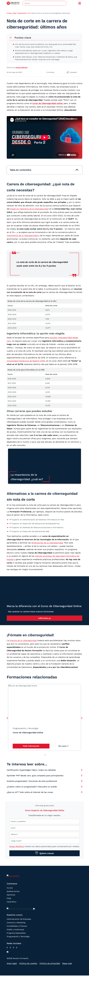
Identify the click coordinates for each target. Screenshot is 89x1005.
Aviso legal (12, 963)
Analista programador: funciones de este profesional (32, 781)
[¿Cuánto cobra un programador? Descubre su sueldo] (81, 786)
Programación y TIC (23, 13)
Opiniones (11, 895)
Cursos (10, 888)
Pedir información (31, 746)
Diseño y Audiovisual (15, 929)
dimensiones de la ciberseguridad (47, 543)
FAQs (9, 898)
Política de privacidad (50, 963)
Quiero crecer (46, 853)
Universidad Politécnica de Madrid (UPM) (26, 361)
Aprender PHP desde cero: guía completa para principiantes (35, 775)
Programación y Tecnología (18, 936)
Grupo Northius (16, 846)
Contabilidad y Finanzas (17, 926)
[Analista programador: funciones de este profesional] (81, 781)
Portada (9, 13)
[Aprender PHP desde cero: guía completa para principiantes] (81, 775)
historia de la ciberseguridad (23, 640)
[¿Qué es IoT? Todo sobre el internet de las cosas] (81, 792)
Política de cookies (28, 963)
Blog (14, 13)
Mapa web (67, 963)
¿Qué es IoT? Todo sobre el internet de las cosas (30, 792)
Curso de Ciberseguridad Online (28, 732)
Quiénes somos (13, 891)
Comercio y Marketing (16, 923)
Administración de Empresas (19, 919)
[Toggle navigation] (79, 3)
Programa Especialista (16, 933)
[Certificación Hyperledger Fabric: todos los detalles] (81, 769)
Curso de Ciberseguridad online (47, 103)
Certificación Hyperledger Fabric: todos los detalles (31, 770)
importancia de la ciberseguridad (22, 235)
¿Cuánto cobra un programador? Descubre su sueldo (32, 786)
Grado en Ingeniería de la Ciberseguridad (29, 209)
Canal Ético (11, 902)
